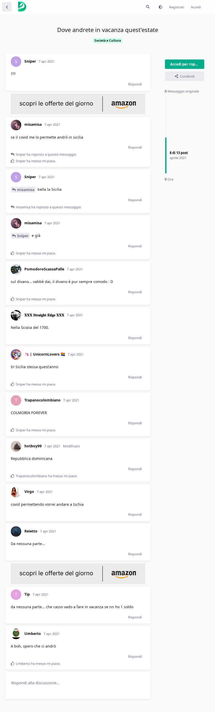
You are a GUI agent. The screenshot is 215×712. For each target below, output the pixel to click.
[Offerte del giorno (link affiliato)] (78, 113)
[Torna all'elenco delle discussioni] (7, 7)
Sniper (23, 235)
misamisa (25, 189)
